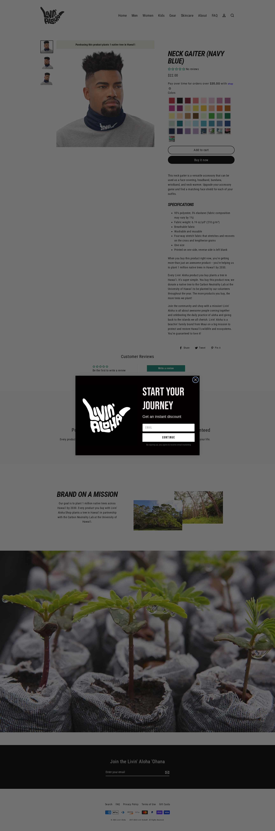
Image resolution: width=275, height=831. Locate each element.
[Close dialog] (195, 380)
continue (168, 437)
